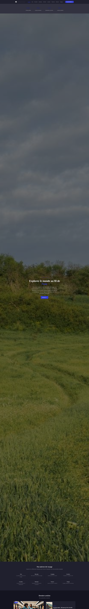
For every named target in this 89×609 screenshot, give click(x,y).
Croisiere (44, 1)
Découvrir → (44, 297)
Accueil (29, 1)
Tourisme (53, 1)
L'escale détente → (69, 1)
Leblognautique (20, 2)
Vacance (57, 1)
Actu (32, 1)
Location (48, 1)
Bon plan (35, 1)
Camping (40, 1)
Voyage (61, 1)
